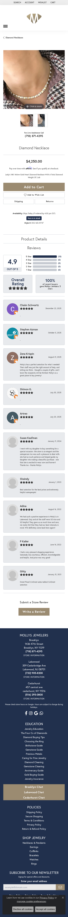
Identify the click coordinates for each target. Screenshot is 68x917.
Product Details (34, 239)
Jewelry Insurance (34, 778)
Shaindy (24, 478)
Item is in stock (34, 218)
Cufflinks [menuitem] (34, 851)
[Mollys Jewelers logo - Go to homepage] (34, 17)
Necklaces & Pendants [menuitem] (34, 842)
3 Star (29, 263)
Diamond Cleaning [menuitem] (34, 762)
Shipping (18, 201)
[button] (17, 2)
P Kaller (24, 541)
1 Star (29, 270)
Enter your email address (34, 881)
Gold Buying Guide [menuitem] (34, 774)
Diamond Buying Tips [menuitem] (34, 737)
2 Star (29, 266)
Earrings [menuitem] (34, 847)
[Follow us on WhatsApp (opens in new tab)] (41, 713)
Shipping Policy (34, 812)
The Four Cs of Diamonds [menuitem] (34, 733)
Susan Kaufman (28, 438)
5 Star (29, 256)
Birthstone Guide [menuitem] (34, 745)
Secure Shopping (34, 816)
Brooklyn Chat (34, 787)
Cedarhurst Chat (34, 797)
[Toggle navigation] (5, 25)
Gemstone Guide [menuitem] (34, 749)
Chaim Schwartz (29, 305)
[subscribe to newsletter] (60, 887)
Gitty (23, 571)
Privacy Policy (34, 824)
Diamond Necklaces (14, 37)
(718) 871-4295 (34, 136)
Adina (23, 506)
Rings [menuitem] (34, 863)
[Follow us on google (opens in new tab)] (36, 713)
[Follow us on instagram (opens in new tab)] (31, 713)
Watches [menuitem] (34, 859)
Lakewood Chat (34, 792)
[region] (34, 79)
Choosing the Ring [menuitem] (34, 741)
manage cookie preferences (31, 901)
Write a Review (34, 612)
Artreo (23, 413)
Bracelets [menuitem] (34, 855)
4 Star (29, 260)
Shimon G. (26, 389)
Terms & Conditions (34, 820)
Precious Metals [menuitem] (34, 753)
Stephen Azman (29, 329)
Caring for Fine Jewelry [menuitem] (34, 758)
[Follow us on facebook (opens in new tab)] (26, 713)
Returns (50, 201)
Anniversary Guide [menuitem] (34, 770)
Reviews (34, 247)
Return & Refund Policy (34, 828)
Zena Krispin (27, 353)
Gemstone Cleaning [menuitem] (34, 766)
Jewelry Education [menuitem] (34, 728)
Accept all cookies (45, 909)
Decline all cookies (23, 909)
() (59, 256)
